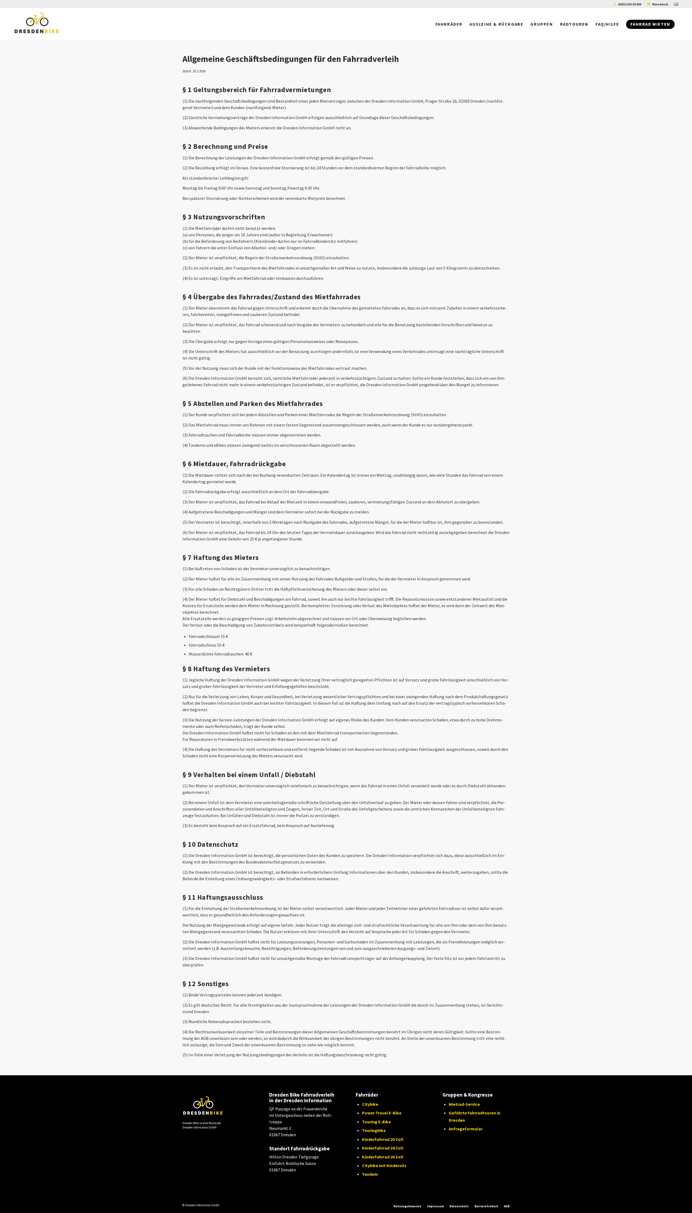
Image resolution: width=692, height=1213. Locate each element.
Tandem (370, 1174)
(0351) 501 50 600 (629, 4)
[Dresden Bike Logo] (49, 24)
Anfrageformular (466, 1128)
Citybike (370, 1104)
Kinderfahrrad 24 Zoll (382, 1148)
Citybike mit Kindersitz (384, 1165)
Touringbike (374, 1130)
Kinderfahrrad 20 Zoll (382, 1139)
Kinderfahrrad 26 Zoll (382, 1157)
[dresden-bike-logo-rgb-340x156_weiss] (213, 1106)
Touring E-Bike (376, 1121)
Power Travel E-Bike (381, 1112)
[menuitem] (627, 4)
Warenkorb (660, 4)
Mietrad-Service (464, 1104)
